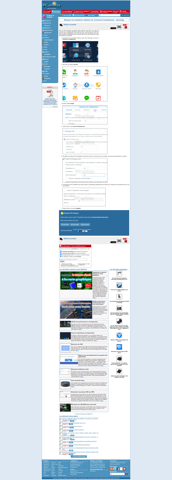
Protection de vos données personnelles (69, 266)
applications (96, 462)
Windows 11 (46, 462)
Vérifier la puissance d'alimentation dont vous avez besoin (99, 303)
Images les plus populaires (76, 472)
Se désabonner (81, 264)
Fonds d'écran (73, 471)
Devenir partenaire (73, 478)
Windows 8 (46, 466)
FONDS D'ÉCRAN (106, 12)
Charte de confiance (58, 478)
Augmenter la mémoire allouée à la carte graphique (99, 274)
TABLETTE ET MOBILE (81, 12)
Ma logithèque (73, 467)
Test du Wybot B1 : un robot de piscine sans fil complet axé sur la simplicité (119, 364)
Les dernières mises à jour (76, 462)
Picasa (60, 474)
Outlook (53, 472)
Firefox (53, 469)
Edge (52, 466)
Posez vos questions (115, 464)
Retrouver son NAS (77, 344)
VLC (45, 474)
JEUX (116, 12)
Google (60, 469)
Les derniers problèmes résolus (117, 462)
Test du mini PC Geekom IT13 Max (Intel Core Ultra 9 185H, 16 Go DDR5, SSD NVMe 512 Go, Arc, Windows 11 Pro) (119, 327)
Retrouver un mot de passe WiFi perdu (119, 352)
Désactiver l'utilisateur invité (80, 369)
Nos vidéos (91, 15)
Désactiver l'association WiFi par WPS (82, 392)
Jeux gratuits (73, 474)
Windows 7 (46, 467)
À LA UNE (47, 12)
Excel (59, 464)
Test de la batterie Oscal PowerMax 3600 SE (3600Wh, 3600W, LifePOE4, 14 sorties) (119, 314)
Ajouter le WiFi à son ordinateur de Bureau (119, 340)
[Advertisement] (94, 5)
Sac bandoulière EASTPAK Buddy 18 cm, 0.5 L (74, 423)
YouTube (60, 470)
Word (59, 462)
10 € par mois (75, 224)
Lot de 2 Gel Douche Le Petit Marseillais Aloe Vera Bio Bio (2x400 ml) (80, 441)
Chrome (53, 467)
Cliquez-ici (55, 106)
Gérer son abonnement (66, 230)
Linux (45, 472)
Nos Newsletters (79, 15)
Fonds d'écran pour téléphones (97, 467)
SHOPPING (94, 12)
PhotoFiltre (46, 475)
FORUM (124, 12)
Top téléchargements (75, 464)
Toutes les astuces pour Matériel (84, 414)
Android (53, 462)
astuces (101, 462)
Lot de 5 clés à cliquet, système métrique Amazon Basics (76, 444)
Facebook (53, 475)
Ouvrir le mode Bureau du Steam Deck (82, 333)
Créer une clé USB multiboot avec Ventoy (119, 290)
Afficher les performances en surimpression (84, 321)
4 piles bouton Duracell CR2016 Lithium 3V (73, 429)
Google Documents (63, 467)
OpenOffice (61, 466)
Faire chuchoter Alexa (77, 380)
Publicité (66, 478)
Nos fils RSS (67, 15)
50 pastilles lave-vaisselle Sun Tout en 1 (72, 426)
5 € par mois (65, 224)
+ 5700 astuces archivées (66, 263)
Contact (89, 478)
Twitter (52, 474)
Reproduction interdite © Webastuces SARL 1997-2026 (105, 478)
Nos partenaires (83, 478)
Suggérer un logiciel (75, 465)
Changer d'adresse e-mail (83, 263)
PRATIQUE (56, 12)
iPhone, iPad (54, 464)
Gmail (52, 470)
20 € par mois (85, 224)
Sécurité (60, 472)
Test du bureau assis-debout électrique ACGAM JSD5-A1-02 (119, 279)
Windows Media (62, 475)
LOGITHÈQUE (67, 12)
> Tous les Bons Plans (79, 456)
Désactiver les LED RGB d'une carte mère (83, 404)
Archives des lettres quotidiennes (68, 264)
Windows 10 (47, 464)
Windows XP (47, 470)
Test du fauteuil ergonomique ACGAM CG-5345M (119, 302)
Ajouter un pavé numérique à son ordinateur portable (119, 376)
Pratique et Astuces (50, 16)
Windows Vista (47, 469)
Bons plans (92, 471)
